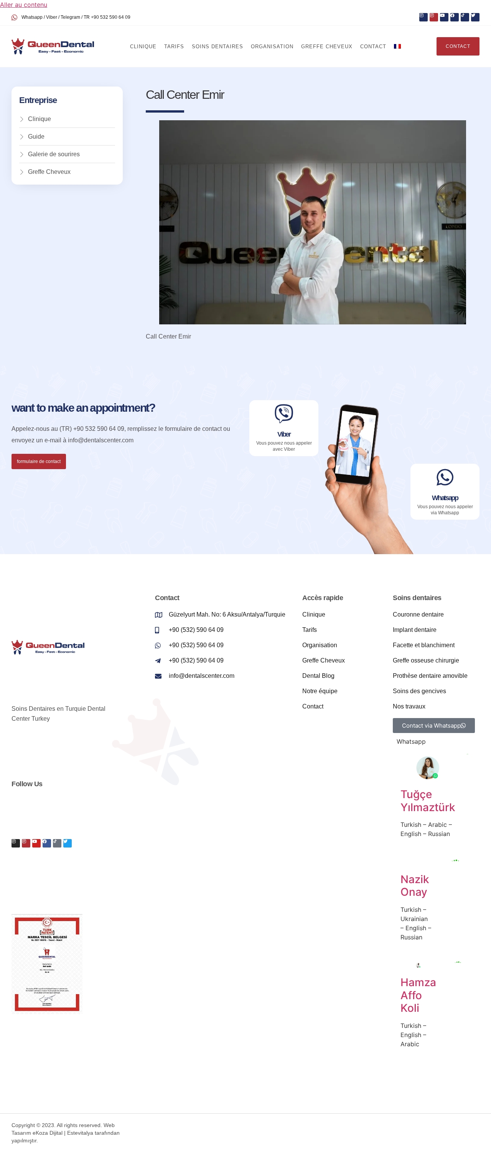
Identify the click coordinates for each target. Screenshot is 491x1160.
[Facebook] (454, 17)
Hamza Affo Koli (418, 995)
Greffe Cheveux (327, 46)
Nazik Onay (414, 886)
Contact (373, 46)
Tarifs (174, 46)
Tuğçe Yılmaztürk (427, 801)
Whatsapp (445, 498)
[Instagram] (423, 17)
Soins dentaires (217, 46)
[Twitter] (475, 17)
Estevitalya (80, 1133)
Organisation (272, 46)
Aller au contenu (23, 4)
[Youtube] (444, 17)
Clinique (143, 46)
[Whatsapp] (445, 477)
